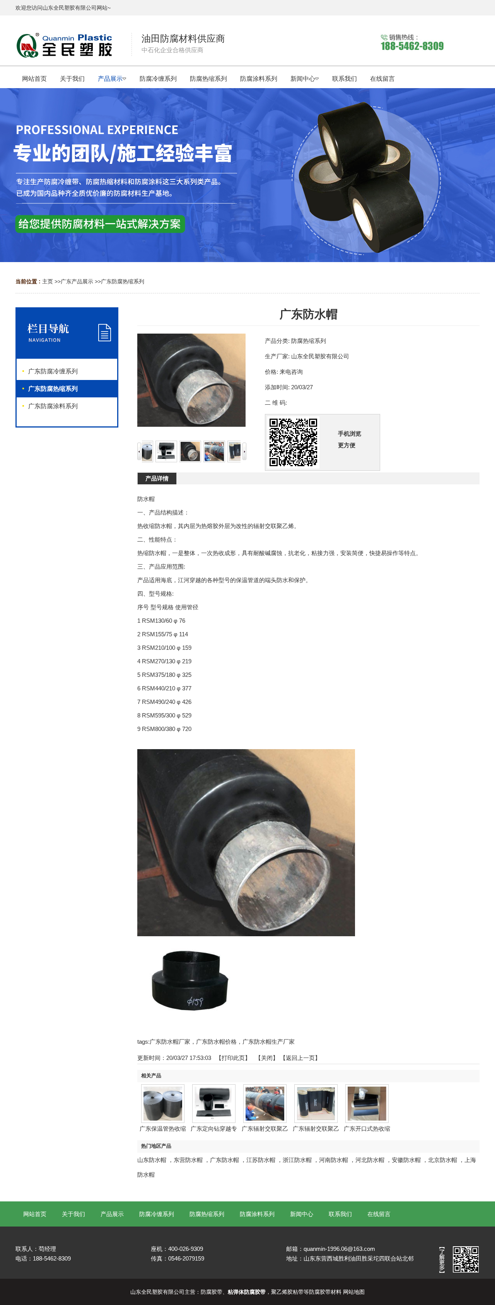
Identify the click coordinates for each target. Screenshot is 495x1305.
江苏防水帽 (260, 1160)
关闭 (267, 1058)
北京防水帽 (442, 1160)
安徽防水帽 (406, 1160)
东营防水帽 (188, 1160)
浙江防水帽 (297, 1160)
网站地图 (354, 1292)
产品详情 (157, 478)
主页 (47, 281)
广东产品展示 (77, 281)
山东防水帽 (151, 1160)
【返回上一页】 (300, 1058)
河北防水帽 (369, 1160)
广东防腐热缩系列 (122, 281)
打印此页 (233, 1058)
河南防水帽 (333, 1160)
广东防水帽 (224, 1160)
